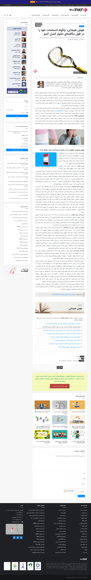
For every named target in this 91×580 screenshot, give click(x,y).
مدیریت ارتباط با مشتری (61, 528)
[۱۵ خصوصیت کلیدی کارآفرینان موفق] (42, 404)
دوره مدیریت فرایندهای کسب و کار (21, 220)
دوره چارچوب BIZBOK (23, 239)
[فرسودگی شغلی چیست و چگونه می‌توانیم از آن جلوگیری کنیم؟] (77, 419)
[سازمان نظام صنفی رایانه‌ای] (30, 568)
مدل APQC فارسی (62, 539)
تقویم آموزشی (78, 5)
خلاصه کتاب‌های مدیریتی (61, 542)
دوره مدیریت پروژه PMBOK (22, 227)
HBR (79, 358)
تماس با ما (46, 5)
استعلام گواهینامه (58, 5)
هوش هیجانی (64, 360)
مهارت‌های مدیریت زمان (23, 195)
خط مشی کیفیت (83, 542)
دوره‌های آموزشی (64, 15)
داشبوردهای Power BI (61, 536)
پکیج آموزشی (54, 15)
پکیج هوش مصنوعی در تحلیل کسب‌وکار (20, 254)
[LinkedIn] (17, 537)
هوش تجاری (63, 513)
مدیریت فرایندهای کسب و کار (60, 523)
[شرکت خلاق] (15, 569)
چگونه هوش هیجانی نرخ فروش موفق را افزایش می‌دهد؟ (65, 337)
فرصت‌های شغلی (83, 544)
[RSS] (14, 537)
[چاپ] (58, 367)
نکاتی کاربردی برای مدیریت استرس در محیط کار (18, 189)
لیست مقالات (63, 550)
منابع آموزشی (45, 15)
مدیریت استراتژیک (62, 521)
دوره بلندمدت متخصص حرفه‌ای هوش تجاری (19, 214)
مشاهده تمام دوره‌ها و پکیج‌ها (22, 260)
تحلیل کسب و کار (62, 510)
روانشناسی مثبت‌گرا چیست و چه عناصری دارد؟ (43, 442)
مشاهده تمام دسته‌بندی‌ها (60, 552)
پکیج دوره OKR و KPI (23, 251)
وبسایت (83, 484)
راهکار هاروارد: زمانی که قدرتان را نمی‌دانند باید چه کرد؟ (18, 177)
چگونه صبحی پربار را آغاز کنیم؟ (78, 412)
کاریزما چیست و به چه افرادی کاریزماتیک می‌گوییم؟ (61, 442)
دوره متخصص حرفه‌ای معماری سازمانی (20, 217)
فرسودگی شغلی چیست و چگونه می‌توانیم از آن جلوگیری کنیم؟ (78, 427)
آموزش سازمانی (84, 528)
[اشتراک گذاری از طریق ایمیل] (61, 367)
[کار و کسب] (78, 10)
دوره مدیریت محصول (23, 233)
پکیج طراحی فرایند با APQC (22, 248)
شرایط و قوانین (84, 547)
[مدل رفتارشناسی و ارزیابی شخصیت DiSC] (59, 419)
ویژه (59, 360)
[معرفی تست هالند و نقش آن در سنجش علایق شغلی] (77, 434)
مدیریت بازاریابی (62, 526)
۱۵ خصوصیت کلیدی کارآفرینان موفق (42, 412)
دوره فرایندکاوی (25, 223)
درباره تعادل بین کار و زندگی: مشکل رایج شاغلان (18, 192)
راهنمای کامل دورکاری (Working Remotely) (63, 294)
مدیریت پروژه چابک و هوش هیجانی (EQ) (69, 347)
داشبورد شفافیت (84, 518)
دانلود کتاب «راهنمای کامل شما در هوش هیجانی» (67, 340)
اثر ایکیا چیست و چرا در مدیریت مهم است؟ (60, 412)
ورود (17, 116)
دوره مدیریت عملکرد (24, 236)
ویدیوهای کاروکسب (62, 544)
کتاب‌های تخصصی (35, 15)
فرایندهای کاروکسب (83, 523)
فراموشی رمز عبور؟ (10, 109)
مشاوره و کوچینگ (70, 5)
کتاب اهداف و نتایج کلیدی (60, 534)
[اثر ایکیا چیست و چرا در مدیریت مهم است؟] (59, 404)
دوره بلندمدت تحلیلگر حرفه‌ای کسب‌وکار (20, 211)
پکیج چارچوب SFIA (24, 245)
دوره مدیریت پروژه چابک (23, 230)
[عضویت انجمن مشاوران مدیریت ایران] (38, 569)
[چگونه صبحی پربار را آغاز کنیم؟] (77, 404)
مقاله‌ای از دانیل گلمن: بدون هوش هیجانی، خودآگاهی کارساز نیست (63, 324)
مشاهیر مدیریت (62, 531)
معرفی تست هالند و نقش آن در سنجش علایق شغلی (78, 442)
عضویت (17, 118)
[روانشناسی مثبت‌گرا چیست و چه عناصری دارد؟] (42, 434)
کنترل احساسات (75, 360)
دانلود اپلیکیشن (84, 536)
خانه (82, 23)
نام (84, 473)
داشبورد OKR (84, 521)
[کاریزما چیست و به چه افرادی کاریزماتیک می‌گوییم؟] (59, 434)
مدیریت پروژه (63, 515)
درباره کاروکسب (84, 513)
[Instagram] (21, 537)
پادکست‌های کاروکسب (61, 547)
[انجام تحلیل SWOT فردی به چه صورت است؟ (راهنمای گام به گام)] (42, 419)
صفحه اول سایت (83, 510)
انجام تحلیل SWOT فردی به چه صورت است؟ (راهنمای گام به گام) (43, 427)
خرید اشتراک (84, 534)
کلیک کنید (32, 1)
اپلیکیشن (64, 5)
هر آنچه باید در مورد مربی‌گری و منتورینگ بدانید (18, 198)
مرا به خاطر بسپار (23, 113)
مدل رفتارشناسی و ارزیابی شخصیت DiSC (60, 427)
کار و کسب (83, 15)
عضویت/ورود (74, 15)
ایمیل (83, 478)
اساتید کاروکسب (84, 515)
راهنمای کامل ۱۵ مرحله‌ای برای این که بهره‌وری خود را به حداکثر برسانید (17, 163)
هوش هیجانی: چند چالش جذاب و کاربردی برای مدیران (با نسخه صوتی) (61, 330)
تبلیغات (85, 550)
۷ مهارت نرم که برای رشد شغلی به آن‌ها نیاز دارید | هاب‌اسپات (64, 344)
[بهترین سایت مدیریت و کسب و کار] (23, 568)
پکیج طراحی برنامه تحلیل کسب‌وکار (21, 257)
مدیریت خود (78, 23)
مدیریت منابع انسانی (61, 518)
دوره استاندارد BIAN (24, 242)
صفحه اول (84, 5)
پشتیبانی (51, 5)
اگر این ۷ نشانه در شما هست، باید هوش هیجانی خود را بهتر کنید (63, 334)
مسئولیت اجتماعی (83, 539)
